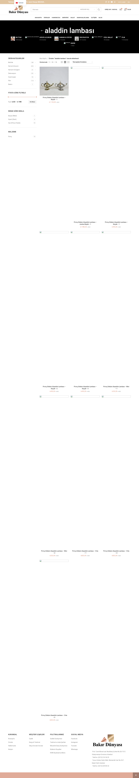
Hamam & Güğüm (14, 70)
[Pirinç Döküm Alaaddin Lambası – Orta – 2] (116, 472)
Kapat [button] (136, 775)
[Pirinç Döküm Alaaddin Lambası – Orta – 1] (85, 472)
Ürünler (10, 742)
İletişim (10, 749)
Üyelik (31, 738)
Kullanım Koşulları (55, 749)
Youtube (74, 746)
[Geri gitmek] (42, 31)
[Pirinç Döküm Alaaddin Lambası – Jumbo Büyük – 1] (85, 143)
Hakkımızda (12, 746)
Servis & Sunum (13, 66)
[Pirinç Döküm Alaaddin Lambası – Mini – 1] (116, 308)
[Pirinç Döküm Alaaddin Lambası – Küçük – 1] (116, 143)
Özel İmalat (12, 77)
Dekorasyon (12, 73)
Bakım (10, 84)
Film (9, 80)
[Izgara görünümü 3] (65, 62)
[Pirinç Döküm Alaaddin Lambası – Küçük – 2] (54, 308)
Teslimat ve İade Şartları (58, 742)
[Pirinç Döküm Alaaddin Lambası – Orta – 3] (54, 636)
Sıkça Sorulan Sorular (36, 746)
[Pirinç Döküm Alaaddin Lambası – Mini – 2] (54, 472)
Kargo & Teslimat (34, 742)
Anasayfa (11, 738)
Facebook (74, 738)
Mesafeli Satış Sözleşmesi (58, 746)
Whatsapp (74, 749)
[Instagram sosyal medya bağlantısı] (108, 2)
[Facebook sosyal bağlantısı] (106, 2)
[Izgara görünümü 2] (62, 62)
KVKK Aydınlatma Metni (57, 753)
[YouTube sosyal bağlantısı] (111, 2)
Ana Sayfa (43, 58)
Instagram (74, 742)
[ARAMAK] (98, 9)
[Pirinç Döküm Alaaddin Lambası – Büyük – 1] (54, 81)
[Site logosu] (18, 9)
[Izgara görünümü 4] (68, 62)
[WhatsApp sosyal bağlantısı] (114, 2)
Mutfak (10, 62)
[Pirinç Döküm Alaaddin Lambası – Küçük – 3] (85, 308)
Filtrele (32, 102)
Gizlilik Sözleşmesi (56, 738)
